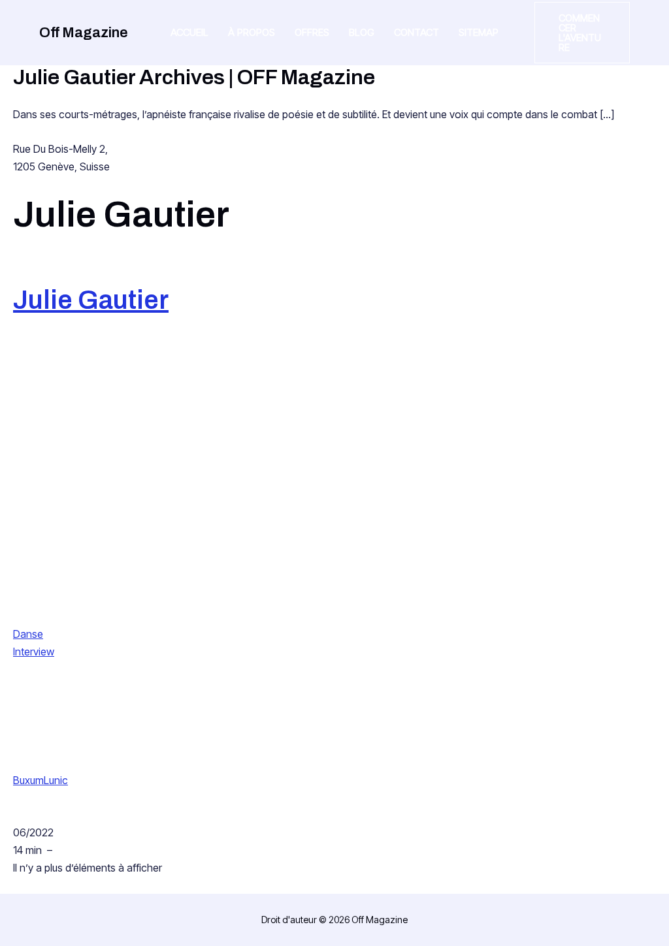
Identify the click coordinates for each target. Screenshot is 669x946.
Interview (33, 651)
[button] (582, 32)
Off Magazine (83, 32)
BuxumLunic (40, 780)
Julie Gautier (91, 300)
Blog (361, 32)
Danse (28, 633)
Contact (416, 32)
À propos (251, 32)
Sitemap (478, 32)
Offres (312, 32)
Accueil (189, 32)
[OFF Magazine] (116, 507)
